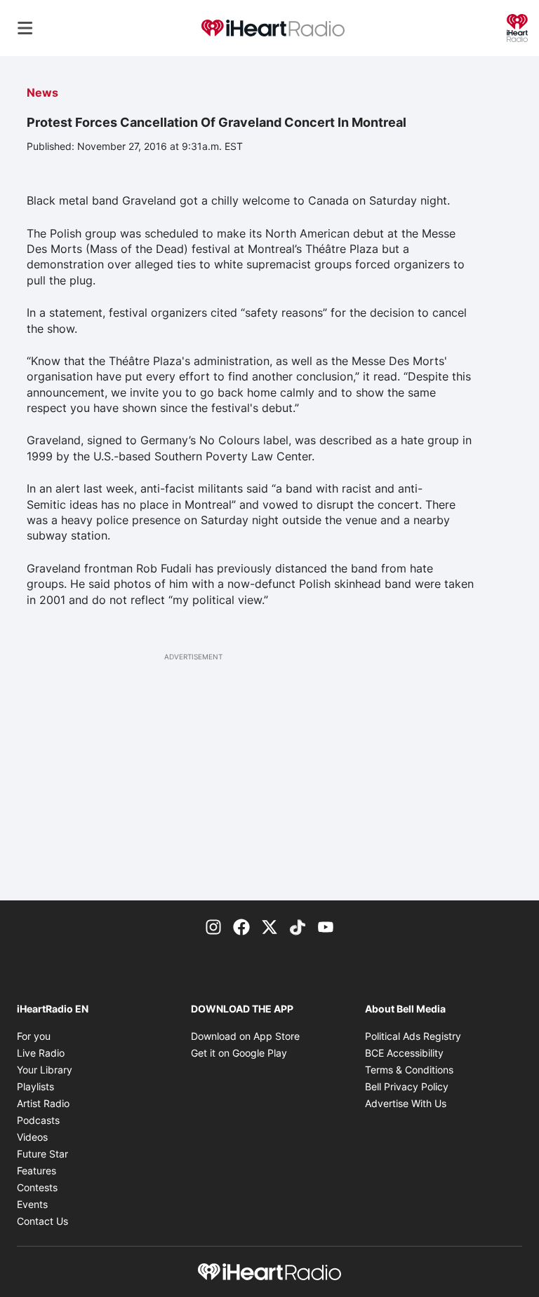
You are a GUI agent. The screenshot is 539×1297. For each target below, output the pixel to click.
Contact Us (42, 1221)
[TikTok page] (297, 925)
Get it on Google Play (239, 1053)
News (42, 92)
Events (32, 1204)
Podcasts (38, 1120)
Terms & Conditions (409, 1070)
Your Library (44, 1070)
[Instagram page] (213, 925)
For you (34, 1036)
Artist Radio (43, 1103)
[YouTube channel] (325, 925)
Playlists (35, 1086)
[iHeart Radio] (517, 27)
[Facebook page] (241, 925)
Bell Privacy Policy (406, 1086)
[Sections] (25, 28)
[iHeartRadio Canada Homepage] (273, 28)
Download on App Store (245, 1036)
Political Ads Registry (413, 1036)
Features (36, 1170)
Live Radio (41, 1053)
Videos (32, 1137)
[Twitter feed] (269, 925)
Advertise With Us (405, 1103)
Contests (37, 1187)
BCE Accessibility (404, 1053)
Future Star (42, 1154)
